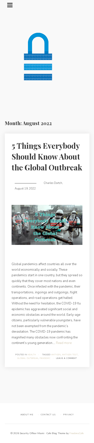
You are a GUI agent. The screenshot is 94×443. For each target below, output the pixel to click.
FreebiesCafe (76, 433)
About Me (26, 414)
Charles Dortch (53, 183)
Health (32, 354)
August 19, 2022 (25, 188)
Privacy (68, 414)
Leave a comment (66, 358)
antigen (56, 354)
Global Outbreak (27, 358)
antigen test (70, 354)
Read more (64, 343)
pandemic (45, 358)
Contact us (48, 414)
